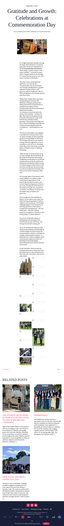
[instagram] (32, 505)
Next (58, 369)
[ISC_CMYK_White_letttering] (16, 517)
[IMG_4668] (48, 385)
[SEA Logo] (60, 516)
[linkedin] (35, 505)
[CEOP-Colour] (47, 516)
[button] (50, 509)
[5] (16, 385)
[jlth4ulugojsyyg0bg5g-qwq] (41, 517)
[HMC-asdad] (4, 516)
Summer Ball (41, 415)
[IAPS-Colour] (10, 517)
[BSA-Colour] (35, 517)
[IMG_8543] (16, 446)
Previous (6, 369)
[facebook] (28, 505)
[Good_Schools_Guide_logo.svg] (22, 516)
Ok (46, 523)
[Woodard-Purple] (29, 517)
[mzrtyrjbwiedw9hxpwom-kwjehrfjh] (53, 516)
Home (15, 31)
